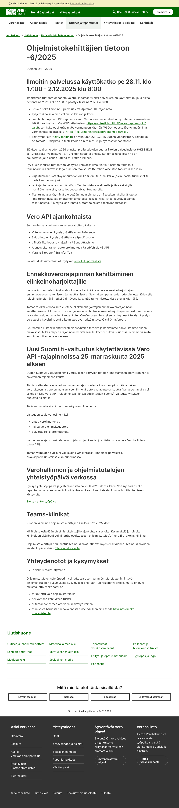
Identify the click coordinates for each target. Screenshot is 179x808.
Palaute (57, 793)
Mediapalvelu (16, 659)
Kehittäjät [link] (146, 22)
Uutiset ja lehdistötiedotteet (57, 35)
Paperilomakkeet (64, 759)
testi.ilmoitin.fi (62, 136)
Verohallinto (16, 22)
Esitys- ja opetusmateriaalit (109, 656)
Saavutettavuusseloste (82, 793)
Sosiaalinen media (61, 659)
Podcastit (97, 664)
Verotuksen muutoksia (64, 651)
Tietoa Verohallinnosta (149, 760)
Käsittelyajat (61, 767)
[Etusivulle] (16, 11)
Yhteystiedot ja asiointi (68, 744)
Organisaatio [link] (38, 22)
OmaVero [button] (162, 11)
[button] (27, 697)
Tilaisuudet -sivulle (67, 548)
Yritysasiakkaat (70, 12)
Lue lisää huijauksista (82, 3)
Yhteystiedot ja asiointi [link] (119, 22)
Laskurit (16, 744)
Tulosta (106, 793)
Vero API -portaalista (87, 261)
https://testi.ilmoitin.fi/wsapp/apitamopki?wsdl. (97, 131)
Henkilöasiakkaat (42, 12)
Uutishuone (31, 35)
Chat (56, 736)
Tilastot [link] (58, 22)
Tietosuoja (41, 793)
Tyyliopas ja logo (144, 656)
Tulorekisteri (19, 775)
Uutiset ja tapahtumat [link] (83, 23)
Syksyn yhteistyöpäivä (41, 501)
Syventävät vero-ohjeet (108, 760)
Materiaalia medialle (62, 644)
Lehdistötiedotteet (19, 651)
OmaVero (17, 736)
